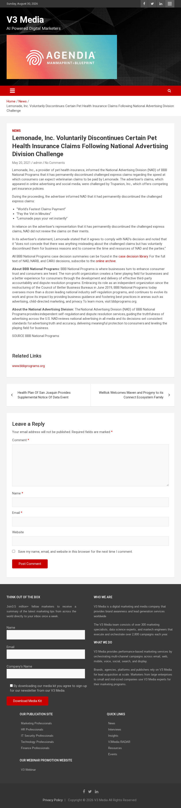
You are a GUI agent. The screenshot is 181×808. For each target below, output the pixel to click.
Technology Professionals (37, 742)
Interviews (114, 729)
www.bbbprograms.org (28, 366)
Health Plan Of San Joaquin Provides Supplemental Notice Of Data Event (44, 395)
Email (17, 513)
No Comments (55, 163)
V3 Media (25, 20)
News (16, 130)
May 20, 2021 (21, 163)
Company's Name (19, 666)
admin (37, 163)
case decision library (133, 256)
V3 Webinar (28, 769)
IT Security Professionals (37, 735)
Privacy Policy (53, 800)
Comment (20, 440)
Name (17, 493)
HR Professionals (32, 729)
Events (112, 754)
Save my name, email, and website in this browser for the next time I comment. (75, 552)
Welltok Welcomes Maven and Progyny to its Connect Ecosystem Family (131, 395)
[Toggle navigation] (12, 91)
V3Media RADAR (119, 742)
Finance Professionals (35, 748)
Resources (115, 748)
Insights (113, 735)
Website (18, 532)
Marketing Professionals (36, 723)
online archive (106, 261)
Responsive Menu (169, 4)
